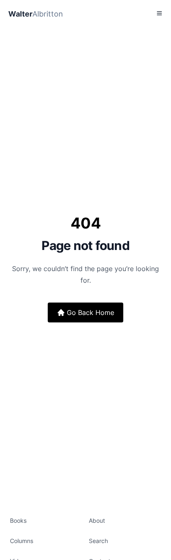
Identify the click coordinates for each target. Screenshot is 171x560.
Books (18, 520)
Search (98, 540)
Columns (21, 540)
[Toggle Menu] (159, 13)
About (97, 520)
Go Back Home (90, 312)
